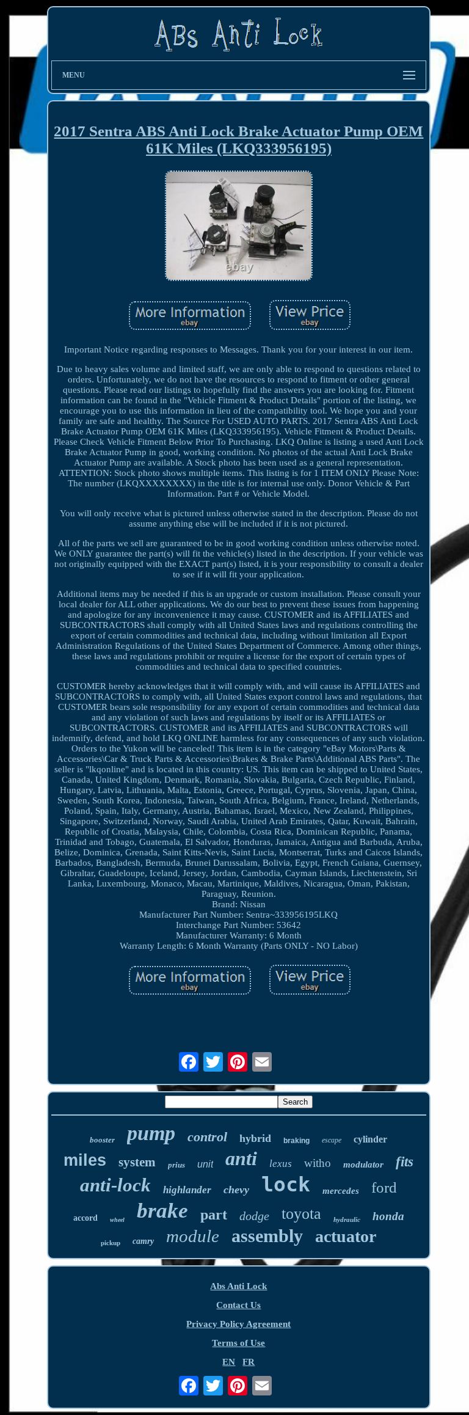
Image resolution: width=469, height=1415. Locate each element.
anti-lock (115, 1185)
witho (317, 1163)
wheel (117, 1219)
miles (85, 1160)
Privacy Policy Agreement (238, 1324)
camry (143, 1241)
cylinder (370, 1139)
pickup (110, 1242)
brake (162, 1211)
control (207, 1136)
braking (296, 1140)
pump (151, 1133)
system (137, 1162)
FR (248, 1362)
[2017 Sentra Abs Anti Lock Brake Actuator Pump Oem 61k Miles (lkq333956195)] (238, 227)
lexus (280, 1163)
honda (388, 1216)
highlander (187, 1190)
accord (85, 1218)
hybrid (255, 1138)
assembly (267, 1236)
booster (102, 1139)
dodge (254, 1216)
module (192, 1236)
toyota (301, 1214)
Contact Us (238, 1305)
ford (384, 1187)
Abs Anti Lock (238, 1286)
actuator (345, 1236)
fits (404, 1161)
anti (241, 1158)
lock (285, 1184)
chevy (236, 1189)
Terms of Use (238, 1343)
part (213, 1215)
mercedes (340, 1191)
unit (205, 1164)
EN (228, 1362)
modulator (363, 1164)
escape (331, 1140)
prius (176, 1164)
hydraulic (346, 1219)
